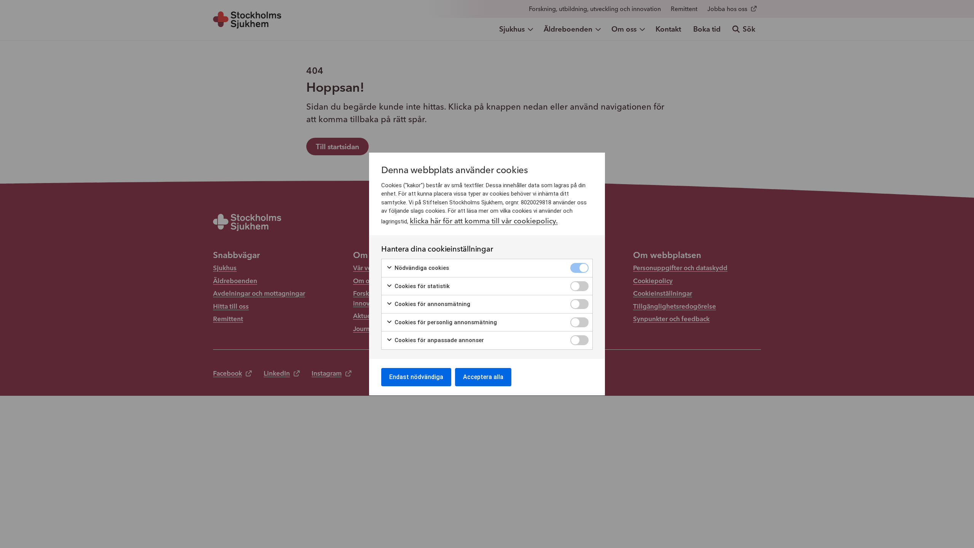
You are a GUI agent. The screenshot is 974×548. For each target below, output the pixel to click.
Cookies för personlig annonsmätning (445, 322)
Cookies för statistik (421, 286)
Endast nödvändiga (416, 377)
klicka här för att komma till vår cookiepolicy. (484, 220)
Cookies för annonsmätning (431, 304)
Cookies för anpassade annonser (438, 340)
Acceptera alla (483, 377)
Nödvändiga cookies (421, 267)
